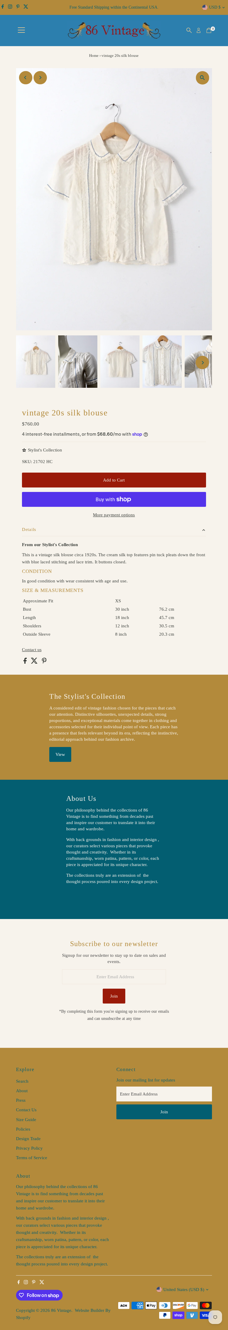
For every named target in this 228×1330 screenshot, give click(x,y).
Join (114, 996)
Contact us (32, 650)
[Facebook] (2, 7)
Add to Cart (114, 480)
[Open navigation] (21, 30)
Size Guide (26, 1119)
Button (78, 896)
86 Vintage (61, 1310)
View (60, 754)
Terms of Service (31, 1157)
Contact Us (26, 1109)
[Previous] (25, 77)
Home (94, 55)
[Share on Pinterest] (44, 662)
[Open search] (189, 30)
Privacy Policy (29, 1148)
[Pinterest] (18, 7)
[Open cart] (209, 30)
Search (22, 1081)
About (22, 1090)
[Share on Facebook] (25, 662)
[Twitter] (26, 7)
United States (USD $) (183, 1289)
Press (21, 1100)
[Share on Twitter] (35, 662)
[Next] (40, 77)
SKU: (27, 461)
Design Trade (28, 1138)
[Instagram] (10, 7)
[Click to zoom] (202, 78)
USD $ (215, 7)
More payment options (114, 514)
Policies (23, 1129)
